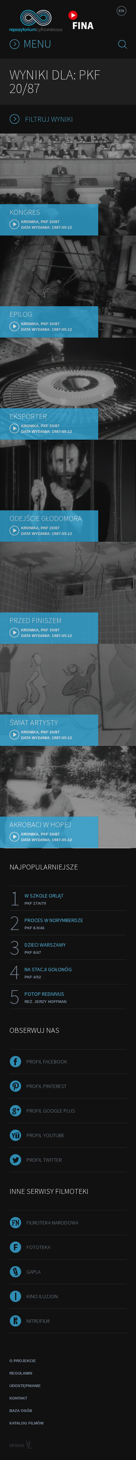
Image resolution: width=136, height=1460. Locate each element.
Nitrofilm (37, 1320)
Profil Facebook (46, 1061)
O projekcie (22, 1361)
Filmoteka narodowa (52, 1222)
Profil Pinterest (46, 1086)
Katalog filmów (26, 1423)
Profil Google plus (50, 1110)
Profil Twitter (44, 1159)
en (121, 11)
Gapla (33, 1271)
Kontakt (18, 1398)
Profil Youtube (45, 1135)
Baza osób (20, 1411)
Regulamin (20, 1373)
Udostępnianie (25, 1386)
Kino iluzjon (42, 1296)
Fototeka (38, 1247)
